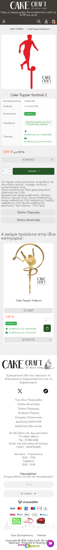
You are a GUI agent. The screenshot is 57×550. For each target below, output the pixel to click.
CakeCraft (29, 101)
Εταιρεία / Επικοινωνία (28, 417)
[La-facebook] (11, 391)
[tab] (28, 213)
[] (47, 328)
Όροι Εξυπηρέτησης (22, 535)
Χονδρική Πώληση (28, 413)
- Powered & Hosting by (34, 543)
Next (54, 297)
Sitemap (41, 535)
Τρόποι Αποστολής (28, 220)
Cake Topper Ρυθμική (28, 300)
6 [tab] (35, 349)
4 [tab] (29, 349)
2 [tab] (24, 349)
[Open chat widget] (50, 543)
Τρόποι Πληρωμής (28, 212)
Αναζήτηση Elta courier (28, 426)
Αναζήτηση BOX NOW (28, 422)
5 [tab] (32, 349)
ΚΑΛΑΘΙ (32, 171)
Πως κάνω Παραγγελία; (28, 400)
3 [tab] (27, 349)
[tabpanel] (28, 295)
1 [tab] (21, 349)
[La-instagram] (28, 391)
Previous (2, 297)
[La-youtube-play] (37, 391)
